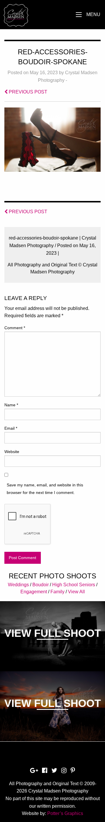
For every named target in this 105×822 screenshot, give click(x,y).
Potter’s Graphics (65, 813)
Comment (14, 327)
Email (10, 428)
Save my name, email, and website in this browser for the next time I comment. (45, 489)
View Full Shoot (52, 633)
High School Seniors (73, 584)
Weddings (18, 584)
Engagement (33, 591)
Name (11, 405)
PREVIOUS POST (27, 91)
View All (76, 591)
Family (57, 591)
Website (11, 451)
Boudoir (40, 584)
